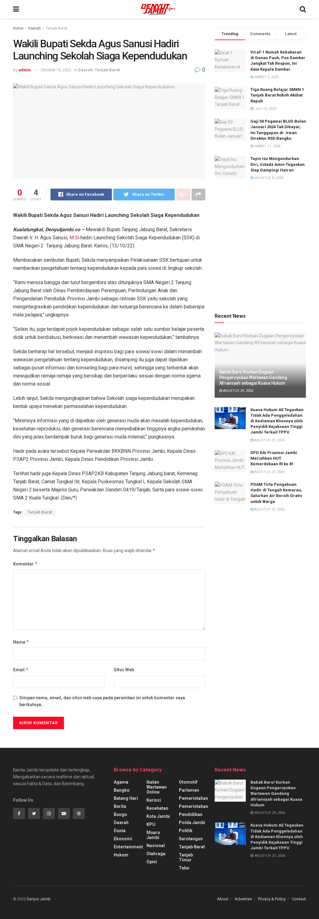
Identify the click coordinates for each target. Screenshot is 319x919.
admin (24, 70)
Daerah (34, 28)
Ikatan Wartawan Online (156, 787)
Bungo (120, 814)
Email (21, 670)
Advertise (243, 899)
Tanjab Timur (186, 857)
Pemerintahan (193, 798)
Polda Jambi (192, 822)
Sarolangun (191, 838)
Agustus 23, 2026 (268, 440)
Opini (151, 861)
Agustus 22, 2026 (268, 472)
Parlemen (189, 790)
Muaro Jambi (153, 835)
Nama (21, 642)
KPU (150, 824)
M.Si (74, 238)
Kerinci (153, 800)
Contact (299, 899)
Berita (120, 806)
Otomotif (188, 782)
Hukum (121, 854)
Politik (186, 830)
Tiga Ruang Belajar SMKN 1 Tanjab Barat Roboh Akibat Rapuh (277, 95)
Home (18, 28)
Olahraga (155, 853)
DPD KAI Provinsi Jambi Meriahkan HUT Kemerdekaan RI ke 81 (273, 458)
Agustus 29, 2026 (237, 391)
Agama (121, 782)
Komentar (25, 564)
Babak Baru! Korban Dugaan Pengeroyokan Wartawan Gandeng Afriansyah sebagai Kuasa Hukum (253, 377)
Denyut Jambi (38, 899)
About (222, 899)
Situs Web (124, 669)
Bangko (122, 790)
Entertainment (128, 846)
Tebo (184, 867)
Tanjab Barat (56, 28)
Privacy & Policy (272, 899)
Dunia (120, 830)
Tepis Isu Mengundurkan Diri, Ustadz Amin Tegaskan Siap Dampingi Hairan (277, 164)
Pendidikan (190, 814)
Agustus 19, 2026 (268, 509)
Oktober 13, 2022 (56, 70)
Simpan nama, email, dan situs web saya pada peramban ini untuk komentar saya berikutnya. (102, 701)
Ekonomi (123, 838)
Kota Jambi (158, 816)
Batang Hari (126, 798)
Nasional (155, 845)
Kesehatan (157, 808)
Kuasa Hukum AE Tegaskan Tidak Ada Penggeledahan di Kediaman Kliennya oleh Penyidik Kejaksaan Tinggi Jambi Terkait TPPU (276, 421)
